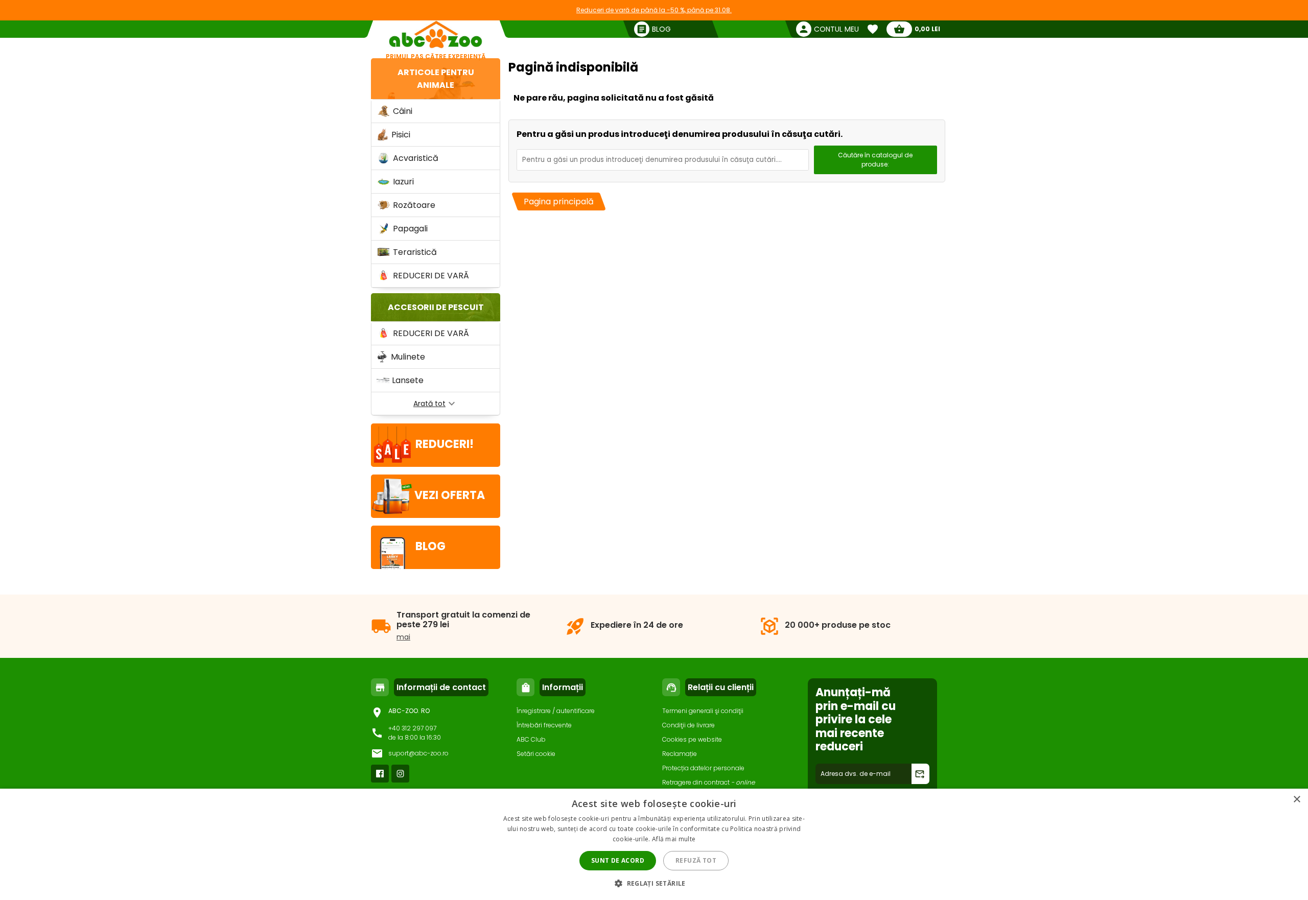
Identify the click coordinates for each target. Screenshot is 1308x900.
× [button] (1296, 799)
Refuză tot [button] (695, 860)
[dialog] (654, 844)
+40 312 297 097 (412, 728)
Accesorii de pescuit (436, 307)
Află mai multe (673, 839)
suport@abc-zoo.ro (418, 753)
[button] (654, 883)
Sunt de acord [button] (617, 860)
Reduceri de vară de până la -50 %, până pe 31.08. (654, 10)
